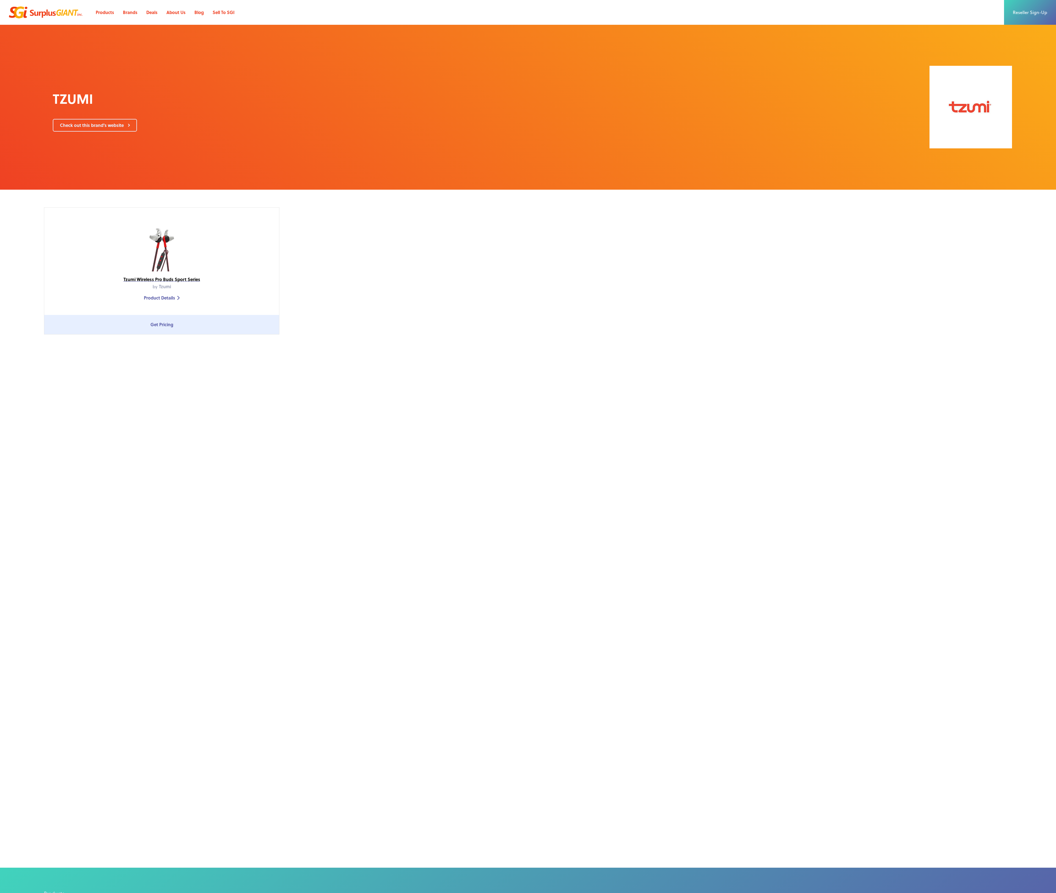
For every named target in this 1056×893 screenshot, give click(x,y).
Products (105, 12)
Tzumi (165, 286)
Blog (199, 12)
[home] (45, 12)
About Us (176, 12)
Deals (152, 12)
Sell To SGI (224, 12)
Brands (130, 12)
